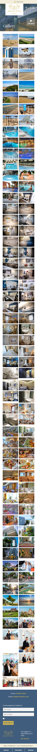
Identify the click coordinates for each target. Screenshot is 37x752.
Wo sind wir (25, 739)
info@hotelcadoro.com (20, 697)
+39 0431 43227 (21, 693)
